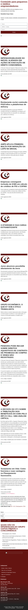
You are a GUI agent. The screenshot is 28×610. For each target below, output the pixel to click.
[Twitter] (15, 562)
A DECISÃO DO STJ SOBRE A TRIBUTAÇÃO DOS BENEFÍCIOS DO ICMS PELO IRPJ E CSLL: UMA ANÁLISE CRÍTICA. (14, 413)
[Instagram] (12, 562)
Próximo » (12, 493)
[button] (2, 502)
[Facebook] (9, 562)
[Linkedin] (19, 562)
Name (2, 512)
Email (2, 516)
